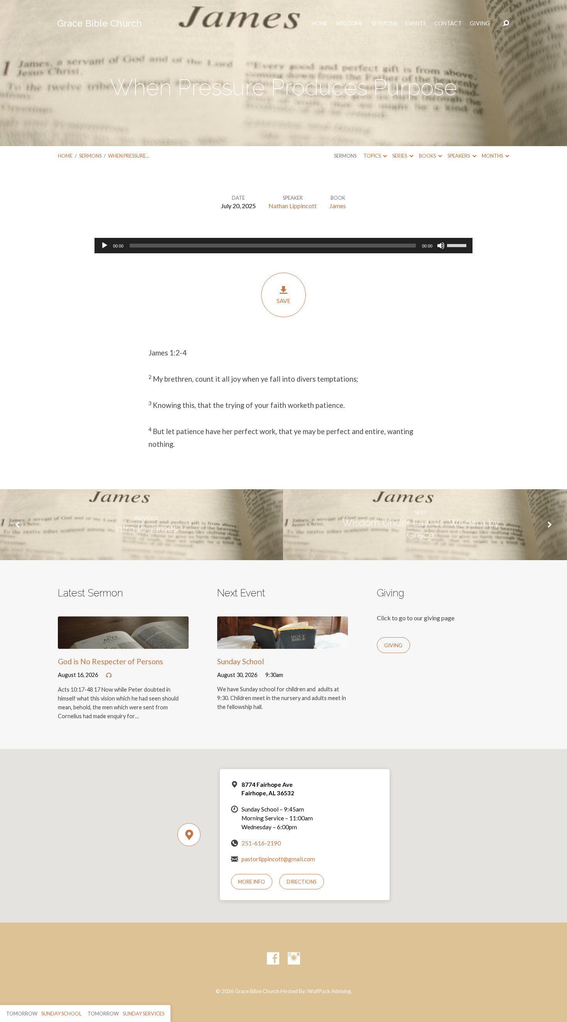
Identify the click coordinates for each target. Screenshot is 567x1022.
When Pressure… (128, 156)
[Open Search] (506, 23)
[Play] (104, 245)
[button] (283, 353)
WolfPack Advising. (329, 991)
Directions (302, 882)
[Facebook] (273, 958)
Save (283, 300)
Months (493, 156)
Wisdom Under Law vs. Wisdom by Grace (421, 528)
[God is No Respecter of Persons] (123, 643)
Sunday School (240, 661)
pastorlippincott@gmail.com (278, 858)
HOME (320, 23)
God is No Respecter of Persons (110, 661)
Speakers (459, 156)
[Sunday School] (282, 643)
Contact (448, 23)
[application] (283, 245)
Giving (480, 23)
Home (65, 156)
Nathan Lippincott (292, 205)
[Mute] (441, 245)
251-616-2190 (261, 843)
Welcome (349, 23)
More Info (251, 882)
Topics (372, 156)
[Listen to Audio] (108, 675)
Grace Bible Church (99, 23)
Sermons (384, 23)
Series (400, 156)
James (337, 205)
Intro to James (146, 528)
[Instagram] (294, 958)
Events (415, 23)
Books (428, 156)
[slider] (458, 245)
